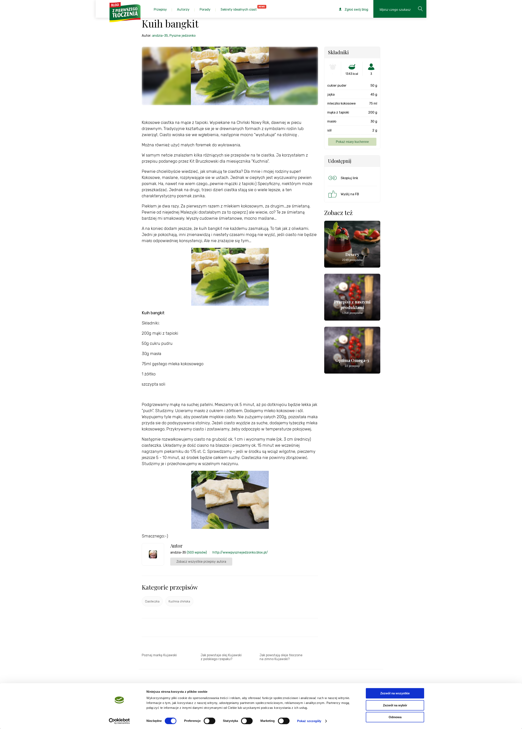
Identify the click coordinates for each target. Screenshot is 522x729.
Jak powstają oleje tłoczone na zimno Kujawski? (281, 657)
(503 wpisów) (197, 552)
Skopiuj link (349, 178)
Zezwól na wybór (395, 705)
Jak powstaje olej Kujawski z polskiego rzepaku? (221, 657)
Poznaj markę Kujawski (159, 655)
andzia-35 (160, 35)
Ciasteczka (152, 601)
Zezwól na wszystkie (395, 693)
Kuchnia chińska (179, 601)
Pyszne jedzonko (182, 35)
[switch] (209, 721)
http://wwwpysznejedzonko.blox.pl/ (240, 552)
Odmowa (395, 717)
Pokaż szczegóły (309, 721)
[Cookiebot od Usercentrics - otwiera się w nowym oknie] (119, 721)
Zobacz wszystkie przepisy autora (201, 562)
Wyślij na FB (350, 194)
